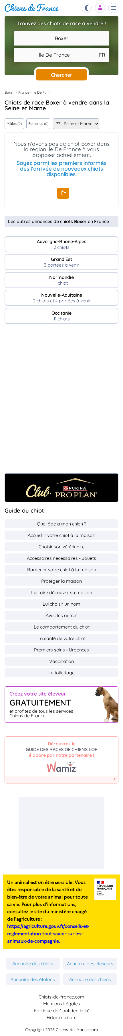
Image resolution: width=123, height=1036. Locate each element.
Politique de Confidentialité (62, 1010)
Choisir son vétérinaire (62, 546)
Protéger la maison (61, 581)
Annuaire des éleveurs (90, 963)
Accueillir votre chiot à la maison (61, 535)
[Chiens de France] (32, 8)
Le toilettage (61, 672)
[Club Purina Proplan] (61, 487)
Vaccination (61, 661)
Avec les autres (62, 615)
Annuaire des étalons (33, 979)
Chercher (61, 75)
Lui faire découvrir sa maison (61, 592)
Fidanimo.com (62, 1017)
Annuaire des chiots (32, 963)
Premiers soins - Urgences (61, 650)
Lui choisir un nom (61, 604)
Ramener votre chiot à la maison (61, 569)
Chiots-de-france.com (61, 997)
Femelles (38, 123)
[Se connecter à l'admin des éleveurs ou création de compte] (100, 8)
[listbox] (102, 55)
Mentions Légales (61, 1004)
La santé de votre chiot (61, 638)
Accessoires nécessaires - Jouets (61, 558)
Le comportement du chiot (62, 627)
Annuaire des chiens (90, 979)
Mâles (14, 123)
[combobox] (61, 38)
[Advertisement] (61, 401)
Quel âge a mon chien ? (61, 524)
